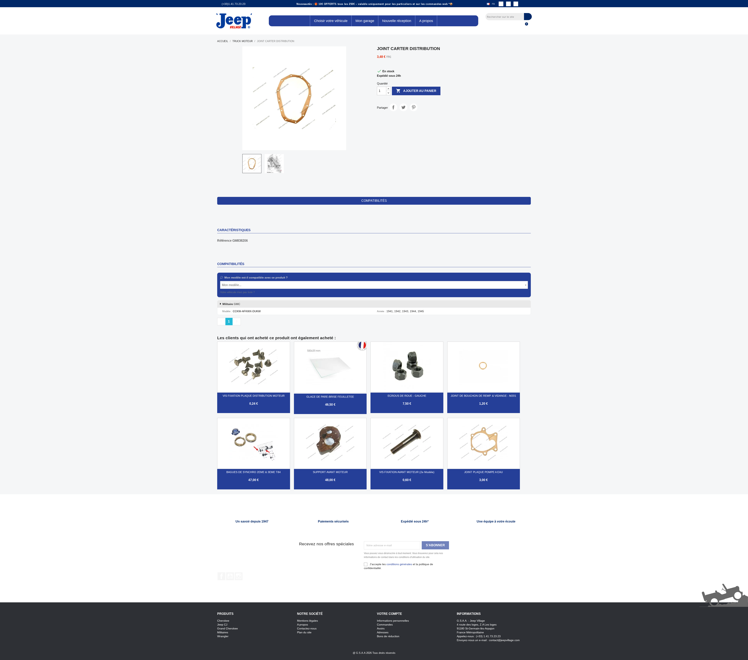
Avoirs (381, 628)
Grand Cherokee (227, 628)
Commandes (385, 624)
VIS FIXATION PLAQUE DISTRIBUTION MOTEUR (254, 395)
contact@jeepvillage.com (504, 640)
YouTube (230, 576)
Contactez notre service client (272, 292)
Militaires (222, 632)
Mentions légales (307, 620)
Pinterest (413, 107)
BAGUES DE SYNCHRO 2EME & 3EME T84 (253, 472)
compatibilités (374, 200)
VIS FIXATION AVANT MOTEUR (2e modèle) (406, 472)
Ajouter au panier (416, 90)
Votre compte (389, 613)
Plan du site (304, 632)
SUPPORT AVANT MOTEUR (330, 472)
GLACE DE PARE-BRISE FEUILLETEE (330, 396)
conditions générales (399, 564)
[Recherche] (528, 16)
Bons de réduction (388, 636)
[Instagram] (508, 4)
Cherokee (223, 620)
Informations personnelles (393, 620)
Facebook (221, 576)
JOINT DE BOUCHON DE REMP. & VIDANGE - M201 (483, 395)
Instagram (239, 576)
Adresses (382, 632)
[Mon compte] (518, 26)
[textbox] (374, 285)
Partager (393, 107)
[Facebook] (501, 4)
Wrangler (222, 636)
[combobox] (374, 285)
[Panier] (524, 26)
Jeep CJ (222, 624)
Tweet (403, 107)
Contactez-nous (307, 628)
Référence (224, 240)
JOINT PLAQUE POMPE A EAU (483, 472)
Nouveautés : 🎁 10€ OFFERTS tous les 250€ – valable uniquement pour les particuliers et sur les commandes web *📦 (374, 4)
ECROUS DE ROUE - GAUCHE (407, 395)
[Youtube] (515, 4)
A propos (302, 624)
